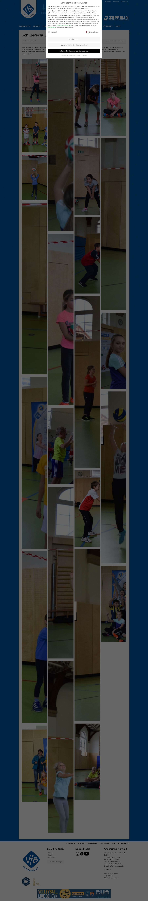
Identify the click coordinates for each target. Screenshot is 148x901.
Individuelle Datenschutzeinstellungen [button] (74, 51)
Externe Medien (94, 32)
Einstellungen (52, 27)
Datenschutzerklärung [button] (75, 55)
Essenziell (54, 32)
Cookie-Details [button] (64, 55)
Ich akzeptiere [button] (74, 39)
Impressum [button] (84, 55)
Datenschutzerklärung (63, 25)
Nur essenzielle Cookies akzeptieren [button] (74, 45)
